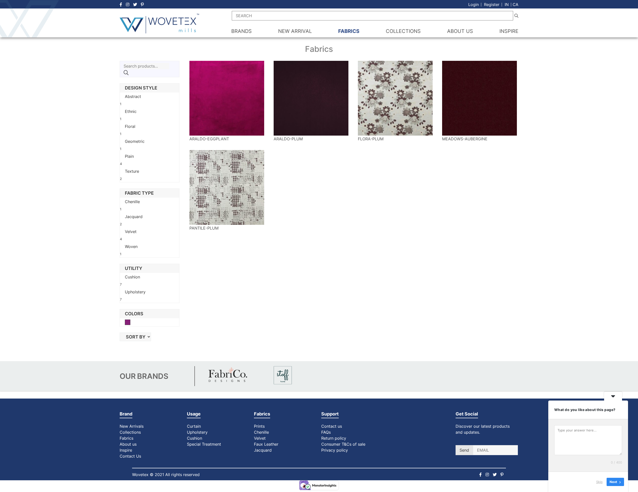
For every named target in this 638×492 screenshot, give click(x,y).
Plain (129, 156)
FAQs (326, 432)
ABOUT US (460, 31)
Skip (599, 482)
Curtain (194, 426)
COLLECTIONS (403, 31)
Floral (130, 126)
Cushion (132, 276)
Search (126, 72)
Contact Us (130, 456)
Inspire (126, 450)
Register (491, 4)
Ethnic (131, 111)
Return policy (333, 438)
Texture (132, 171)
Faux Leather (267, 444)
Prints (259, 426)
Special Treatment (204, 444)
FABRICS (348, 31)
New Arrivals (132, 426)
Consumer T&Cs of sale (343, 444)
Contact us (331, 426)
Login (473, 4)
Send (464, 450)
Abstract (133, 96)
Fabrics (126, 438)
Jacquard (134, 216)
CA (515, 4)
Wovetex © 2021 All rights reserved (166, 474)
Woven (131, 246)
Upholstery (135, 291)
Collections (130, 432)
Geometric (135, 141)
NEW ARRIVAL (295, 31)
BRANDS (241, 31)
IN (507, 4)
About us (128, 444)
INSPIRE (508, 31)
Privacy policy (334, 450)
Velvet (131, 231)
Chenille (132, 201)
